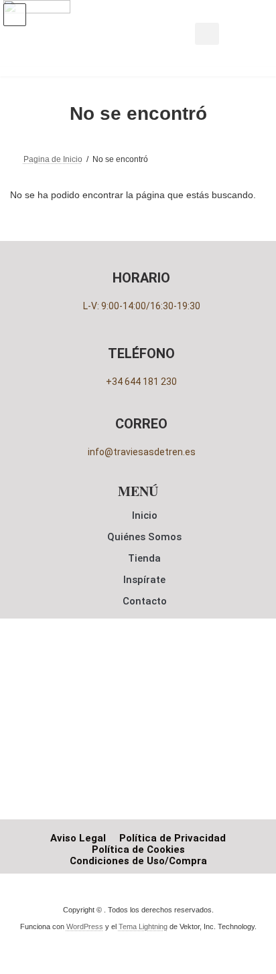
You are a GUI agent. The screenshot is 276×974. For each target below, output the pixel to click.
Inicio (144, 515)
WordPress (84, 926)
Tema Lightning (143, 926)
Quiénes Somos (144, 537)
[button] (207, 34)
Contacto (145, 601)
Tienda (144, 558)
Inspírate (144, 580)
